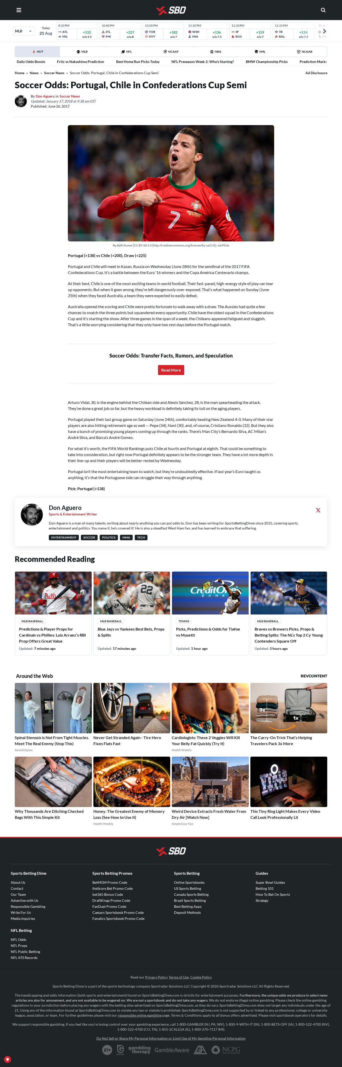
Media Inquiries (23, 918)
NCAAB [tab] (307, 51)
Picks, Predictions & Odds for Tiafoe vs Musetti (208, 632)
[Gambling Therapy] (139, 1050)
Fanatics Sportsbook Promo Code (118, 918)
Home (19, 73)
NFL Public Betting (25, 951)
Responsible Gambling (28, 906)
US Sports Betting (187, 888)
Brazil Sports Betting (190, 900)
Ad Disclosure (316, 73)
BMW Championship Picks (267, 61)
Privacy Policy (156, 977)
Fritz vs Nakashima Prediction (80, 61)
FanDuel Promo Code (109, 906)
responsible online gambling (139, 1015)
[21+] (107, 1050)
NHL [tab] (262, 51)
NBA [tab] (218, 51)
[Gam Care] (120, 1050)
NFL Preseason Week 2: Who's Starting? (203, 61)
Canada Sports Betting (191, 894)
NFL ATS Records (24, 957)
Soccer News (54, 73)
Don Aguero (45, 96)
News (34, 73)
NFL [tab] (129, 51)
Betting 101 (265, 888)
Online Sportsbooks (189, 882)
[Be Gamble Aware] (172, 1050)
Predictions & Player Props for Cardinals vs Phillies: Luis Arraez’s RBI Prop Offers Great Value (52, 635)
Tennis (184, 621)
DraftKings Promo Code (111, 900)
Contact (17, 888)
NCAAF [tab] (173, 51)
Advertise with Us (24, 900)
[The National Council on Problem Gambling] (225, 1049)
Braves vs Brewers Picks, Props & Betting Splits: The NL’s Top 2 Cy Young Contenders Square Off (289, 635)
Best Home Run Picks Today (137, 61)
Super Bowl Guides (270, 882)
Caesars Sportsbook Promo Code (118, 912)
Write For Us (21, 912)
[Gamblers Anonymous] (200, 1049)
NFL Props (19, 945)
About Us (18, 882)
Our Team (18, 894)
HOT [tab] (38, 53)
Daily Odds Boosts (31, 61)
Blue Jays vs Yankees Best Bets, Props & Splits (131, 632)
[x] (318, 510)
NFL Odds (18, 939)
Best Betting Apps (188, 906)
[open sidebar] (19, 10)
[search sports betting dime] (323, 10)
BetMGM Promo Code (109, 882)
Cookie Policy (201, 977)
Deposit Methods (187, 912)
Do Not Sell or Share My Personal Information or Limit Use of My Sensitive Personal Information (171, 1038)
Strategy (262, 900)
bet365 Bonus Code (107, 894)
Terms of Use (179, 977)
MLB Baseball (32, 621)
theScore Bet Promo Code (112, 888)
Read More (171, 370)
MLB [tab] (84, 51)
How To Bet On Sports (273, 894)
